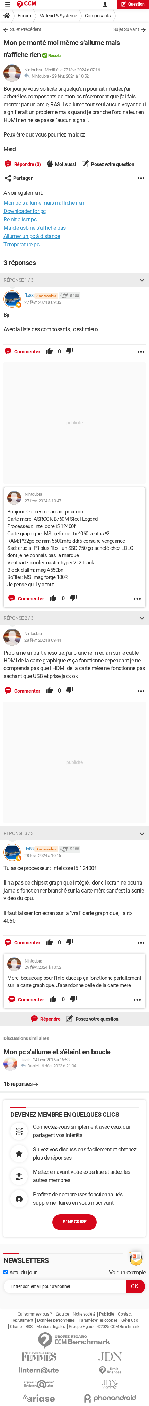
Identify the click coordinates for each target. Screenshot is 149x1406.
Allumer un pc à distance (31, 236)
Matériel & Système (58, 15)
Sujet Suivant (126, 29)
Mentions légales (50, 1326)
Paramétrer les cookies (98, 1320)
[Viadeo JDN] (110, 1384)
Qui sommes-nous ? (35, 1314)
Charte (15, 1326)
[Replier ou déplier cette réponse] (142, 279)
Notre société (84, 1314)
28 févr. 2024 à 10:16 (42, 855)
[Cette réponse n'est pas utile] (69, 352)
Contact (125, 1314)
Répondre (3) (27, 164)
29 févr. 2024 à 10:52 (70, 76)
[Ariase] (38, 1398)
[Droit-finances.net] (110, 1370)
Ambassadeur (46, 296)
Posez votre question (112, 164)
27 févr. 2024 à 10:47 (43, 500)
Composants (98, 15)
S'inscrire (74, 1221)
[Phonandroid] (110, 1398)
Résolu (54, 55)
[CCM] (26, 4)
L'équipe (62, 1314)
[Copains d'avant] (38, 1384)
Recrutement (22, 1320)
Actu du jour (22, 1272)
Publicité (106, 1314)
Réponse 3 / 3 (18, 833)
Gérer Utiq (129, 1320)
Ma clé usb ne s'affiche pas (34, 228)
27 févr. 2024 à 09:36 (42, 302)
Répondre (50, 1019)
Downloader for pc (24, 211)
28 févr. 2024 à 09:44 (42, 640)
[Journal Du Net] (110, 1356)
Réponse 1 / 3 (18, 280)
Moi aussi (65, 164)
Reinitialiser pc (19, 219)
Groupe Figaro (81, 1326)
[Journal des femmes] (38, 1356)
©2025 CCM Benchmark (118, 1326)
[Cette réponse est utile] (49, 352)
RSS (29, 1326)
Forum (24, 15)
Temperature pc (21, 244)
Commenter (26, 351)
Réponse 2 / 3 (18, 618)
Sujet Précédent (25, 29)
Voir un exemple (127, 1272)
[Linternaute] (38, 1370)
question (136, 4)
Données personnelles (55, 1320)
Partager (23, 178)
